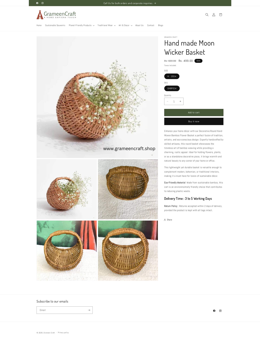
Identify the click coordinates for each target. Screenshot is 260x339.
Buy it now (193, 121)
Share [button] (169, 219)
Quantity (167, 95)
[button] (81, 25)
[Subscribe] (89, 310)
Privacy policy (63, 333)
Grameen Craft (49, 333)
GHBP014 (172, 88)
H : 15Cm (172, 76)
